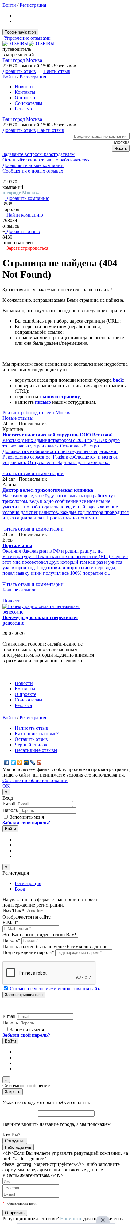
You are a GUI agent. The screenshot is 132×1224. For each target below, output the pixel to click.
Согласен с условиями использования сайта (56, 988)
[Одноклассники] (20, 762)
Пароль (10, 810)
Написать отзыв (31, 728)
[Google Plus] (39, 762)
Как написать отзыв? (37, 733)
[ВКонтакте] (7, 762)
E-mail (8, 803)
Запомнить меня (26, 817)
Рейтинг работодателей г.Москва (37, 412)
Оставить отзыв (31, 739)
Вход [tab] (20, 889)
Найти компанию (24, 214)
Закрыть (12, 1091)
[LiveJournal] (32, 762)
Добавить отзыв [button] (19, 71)
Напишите (71, 1218)
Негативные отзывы (36, 750)
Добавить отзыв (22, 231)
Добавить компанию (27, 198)
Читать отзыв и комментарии (33, 473)
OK (6, 786)
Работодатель (18, 1147)
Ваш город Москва (22, 60)
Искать (120, 148)
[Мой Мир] (26, 762)
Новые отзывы (17, 418)
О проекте (25, 97)
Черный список (31, 744)
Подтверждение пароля (28, 952)
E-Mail (10, 922)
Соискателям (28, 103)
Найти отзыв (56, 71)
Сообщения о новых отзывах (32, 170)
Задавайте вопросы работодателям (38, 154)
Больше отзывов (19, 589)
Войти (9, 5)
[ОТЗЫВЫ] (28, 43)
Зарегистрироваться (26, 248)
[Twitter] (13, 762)
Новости (24, 86)
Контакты (25, 92)
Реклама (23, 108)
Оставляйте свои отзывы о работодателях (46, 159)
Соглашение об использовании (35, 780)
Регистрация (33, 5)
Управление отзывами (27, 38)
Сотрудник (15, 1141)
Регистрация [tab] (28, 883)
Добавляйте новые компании (33, 165)
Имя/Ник (13, 910)
